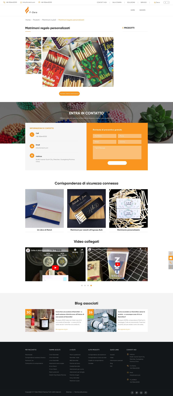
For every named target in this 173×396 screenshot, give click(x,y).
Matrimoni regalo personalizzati (71, 20)
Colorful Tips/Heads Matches (57, 375)
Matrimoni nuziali (49, 20)
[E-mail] (170, 258)
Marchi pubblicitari (75, 354)
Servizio (144, 2)
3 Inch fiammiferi (54, 357)
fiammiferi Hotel (74, 357)
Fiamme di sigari (74, 375)
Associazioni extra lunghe (56, 363)
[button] (82, 285)
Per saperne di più (61, 329)
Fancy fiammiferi (75, 378)
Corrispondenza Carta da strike (97, 357)
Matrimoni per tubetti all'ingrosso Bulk (86, 230)
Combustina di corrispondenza (34, 363)
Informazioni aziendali (116, 360)
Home (133, 10)
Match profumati (54, 372)
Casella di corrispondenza (95, 360)
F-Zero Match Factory (41, 392)
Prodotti (36, 20)
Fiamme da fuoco (75, 363)
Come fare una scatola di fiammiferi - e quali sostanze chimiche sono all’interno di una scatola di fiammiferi (70, 314)
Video (111, 357)
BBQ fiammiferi (74, 360)
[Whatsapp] (170, 253)
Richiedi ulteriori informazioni (69, 93)
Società (142, 10)
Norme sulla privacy (81, 392)
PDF (111, 366)
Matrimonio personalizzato (128, 230)
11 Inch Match (53, 369)
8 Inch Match (53, 366)
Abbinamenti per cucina (77, 369)
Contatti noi (102, 2)
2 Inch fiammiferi (54, 354)
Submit (117, 163)
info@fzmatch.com (29, 2)
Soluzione (131, 2)
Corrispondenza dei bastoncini (97, 354)
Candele (90, 363)
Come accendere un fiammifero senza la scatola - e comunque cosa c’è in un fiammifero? (131, 314)
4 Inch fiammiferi (54, 360)
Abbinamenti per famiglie (77, 372)
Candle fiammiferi (75, 366)
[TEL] (170, 262)
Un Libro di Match (44, 230)
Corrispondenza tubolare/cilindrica (35, 357)
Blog (111, 363)
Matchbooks (28, 354)
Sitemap (69, 392)
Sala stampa (116, 2)
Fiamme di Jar (29, 360)
